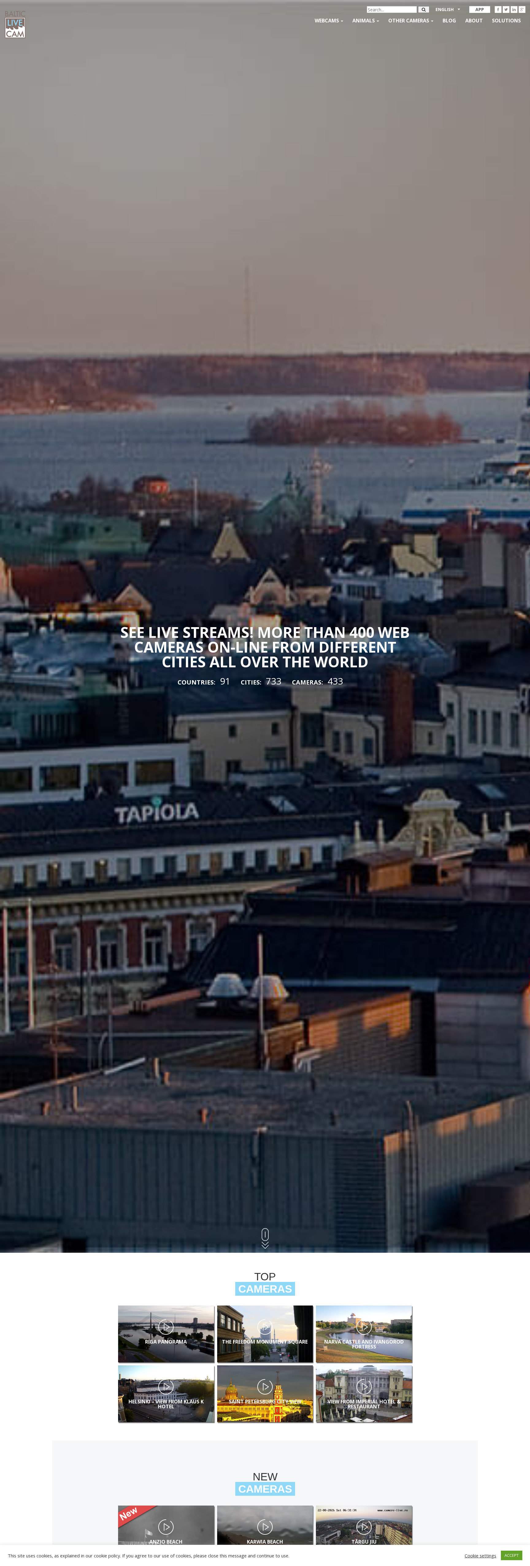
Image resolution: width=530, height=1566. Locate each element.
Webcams (327, 20)
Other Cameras (409, 20)
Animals (364, 20)
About (474, 20)
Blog (449, 20)
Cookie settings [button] (480, 1555)
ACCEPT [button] (512, 1555)
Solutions (506, 20)
